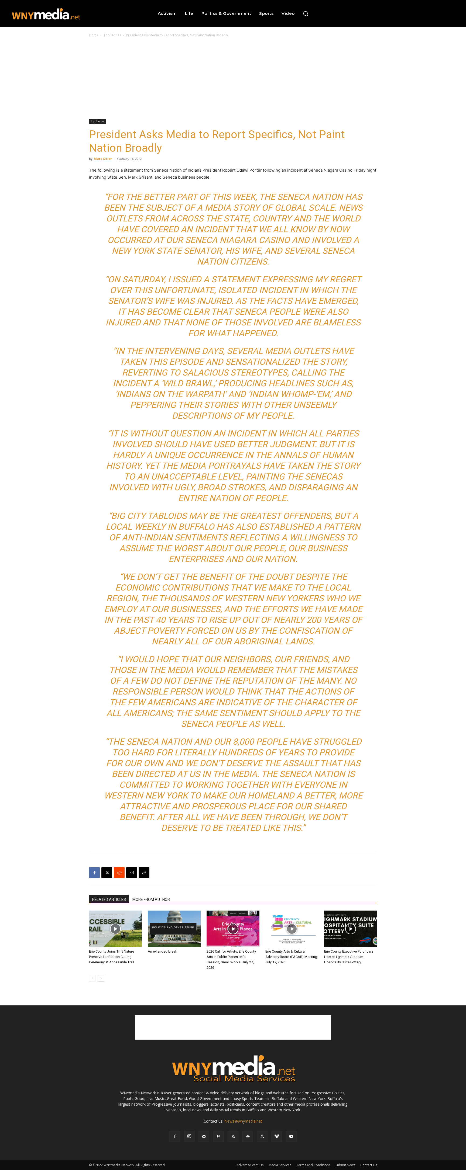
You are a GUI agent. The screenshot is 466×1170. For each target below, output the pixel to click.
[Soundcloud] (247, 1136)
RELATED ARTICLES (109, 899)
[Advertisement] (233, 78)
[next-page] (101, 978)
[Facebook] (94, 872)
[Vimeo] (276, 1136)
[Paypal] (218, 1136)
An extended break (162, 951)
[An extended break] (174, 929)
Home (93, 35)
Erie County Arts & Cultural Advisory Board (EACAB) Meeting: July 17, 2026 (291, 956)
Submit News (345, 1165)
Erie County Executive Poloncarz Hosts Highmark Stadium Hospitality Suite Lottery (348, 956)
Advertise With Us (250, 1165)
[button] (305, 13)
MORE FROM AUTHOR (151, 899)
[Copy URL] (144, 872)
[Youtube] (291, 1136)
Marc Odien (103, 159)
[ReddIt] (119, 872)
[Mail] (203, 1136)
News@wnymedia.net (243, 1121)
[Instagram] (189, 1136)
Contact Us (368, 1165)
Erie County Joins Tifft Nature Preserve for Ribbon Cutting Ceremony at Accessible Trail (111, 956)
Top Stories (112, 35)
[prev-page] (92, 978)
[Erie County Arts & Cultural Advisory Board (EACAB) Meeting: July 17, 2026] (291, 929)
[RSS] (233, 1136)
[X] (106, 872)
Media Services (280, 1165)
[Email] (131, 872)
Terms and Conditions (313, 1165)
